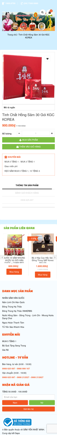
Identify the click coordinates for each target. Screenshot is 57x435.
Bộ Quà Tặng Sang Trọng (14, 345)
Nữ (41, 402)
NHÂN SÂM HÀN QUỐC (13, 297)
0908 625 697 (8, 368)
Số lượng (7, 133)
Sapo (17, 433)
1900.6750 (10, 3)
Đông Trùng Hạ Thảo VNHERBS (17, 310)
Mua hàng (14, 271)
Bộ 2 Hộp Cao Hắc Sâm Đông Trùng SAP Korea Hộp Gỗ (43, 260)
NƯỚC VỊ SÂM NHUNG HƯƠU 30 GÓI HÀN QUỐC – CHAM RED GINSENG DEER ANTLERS (14, 262)
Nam (15, 402)
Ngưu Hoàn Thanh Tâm (13, 322)
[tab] (27, 185)
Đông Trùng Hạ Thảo (12, 306)
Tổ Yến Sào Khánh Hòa (13, 326)
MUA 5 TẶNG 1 (9, 341)
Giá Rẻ (5, 349)
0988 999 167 (23, 368)
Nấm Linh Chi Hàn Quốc (13, 302)
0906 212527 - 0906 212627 (30, 377)
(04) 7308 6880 (30, 3)
